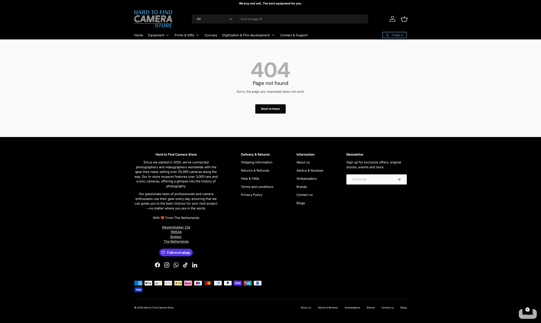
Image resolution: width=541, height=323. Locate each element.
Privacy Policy (251, 195)
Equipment (156, 35)
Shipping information (256, 162)
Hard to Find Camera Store (158, 307)
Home (138, 35)
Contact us (304, 195)
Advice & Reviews (309, 170)
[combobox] (280, 19)
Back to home (270, 108)
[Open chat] (527, 309)
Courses (211, 35)
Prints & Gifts (184, 35)
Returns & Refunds (255, 170)
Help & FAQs (250, 178)
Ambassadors (306, 178)
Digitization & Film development (246, 35)
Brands (301, 187)
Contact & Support (294, 35)
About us (303, 162)
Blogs (300, 203)
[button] (404, 18)
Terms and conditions (257, 187)
